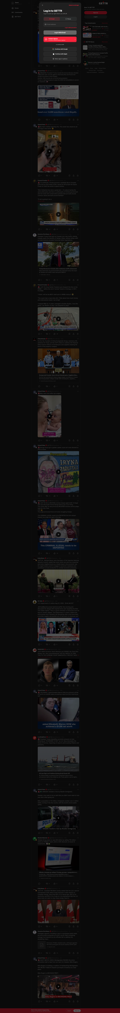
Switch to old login (74, 5)
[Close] (42, 5)
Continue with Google (61, 49)
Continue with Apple (61, 54)
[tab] (52, 19)
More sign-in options (61, 59)
